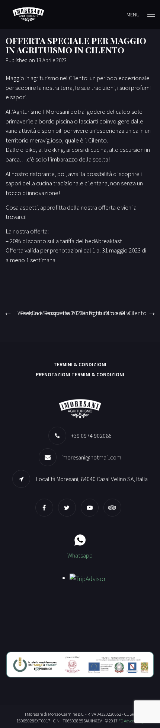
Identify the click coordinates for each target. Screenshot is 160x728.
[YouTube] (91, 507)
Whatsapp (80, 555)
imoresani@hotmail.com (91, 457)
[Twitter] (69, 507)
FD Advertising (131, 721)
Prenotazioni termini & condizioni (80, 374)
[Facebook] (46, 507)
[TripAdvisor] (114, 507)
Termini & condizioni (80, 364)
